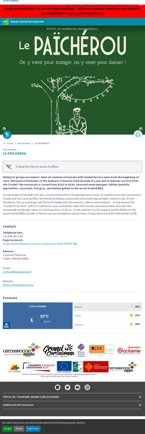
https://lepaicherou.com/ (18, 285)
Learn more (33, 428)
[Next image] (141, 80)
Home (10, 143)
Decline (19, 428)
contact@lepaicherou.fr (17, 272)
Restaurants (24, 143)
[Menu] (141, 4)
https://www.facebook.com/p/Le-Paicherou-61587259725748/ (40, 244)
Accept (7, 428)
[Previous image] (4, 80)
